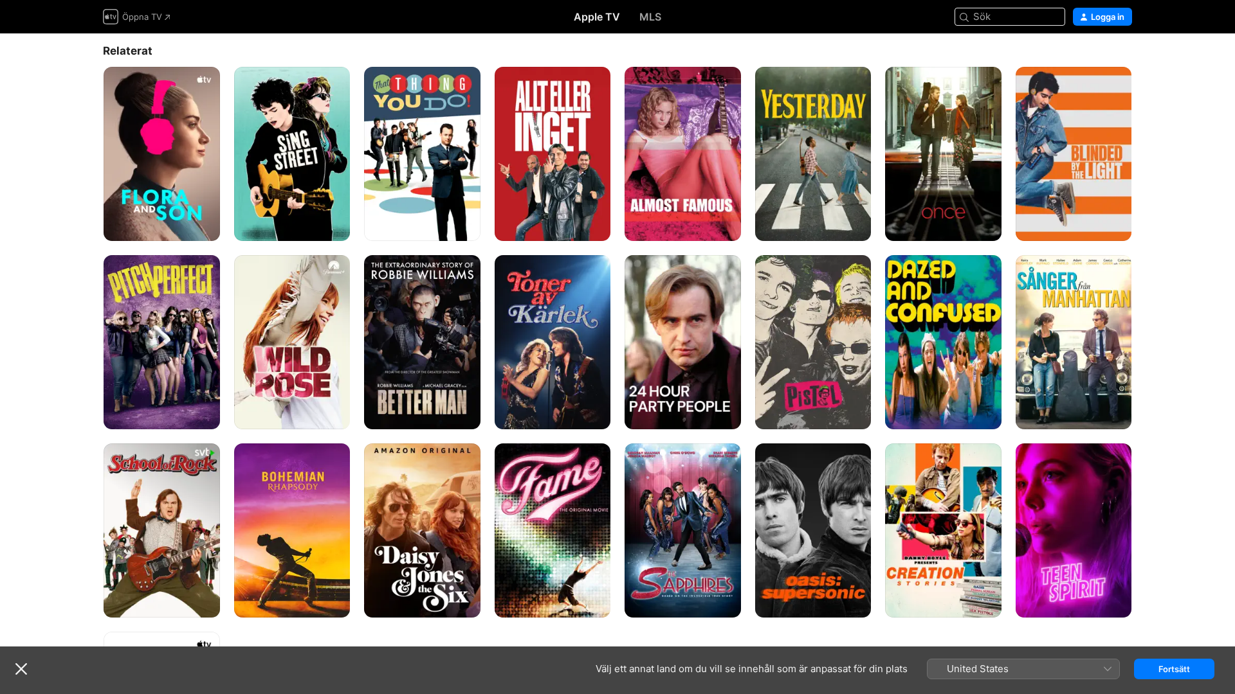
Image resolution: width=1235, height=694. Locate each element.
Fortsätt (1174, 669)
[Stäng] (21, 669)
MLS (650, 16)
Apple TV (597, 16)
